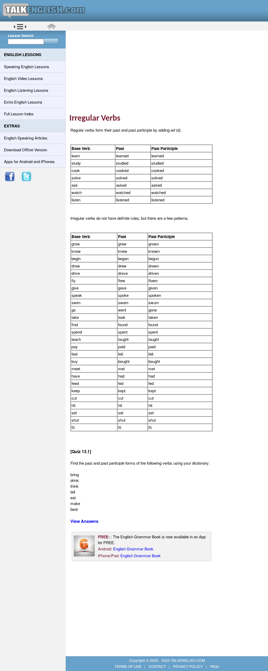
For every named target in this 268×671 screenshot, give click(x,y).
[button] (20, 28)
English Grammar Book (133, 548)
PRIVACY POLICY (188, 666)
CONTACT (157, 666)
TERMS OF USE (128, 666)
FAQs (214, 666)
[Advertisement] (168, 72)
